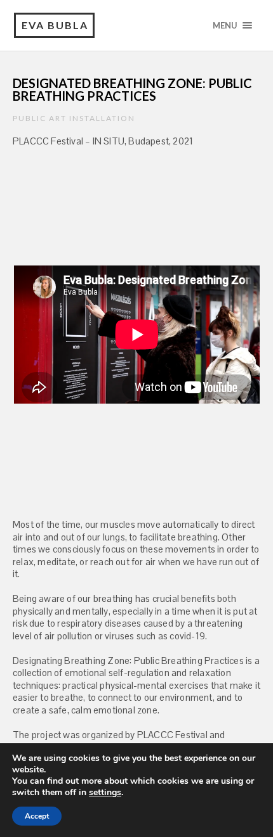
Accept (37, 816)
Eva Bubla (55, 25)
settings (105, 792)
